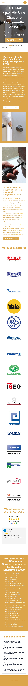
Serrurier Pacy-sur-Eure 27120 (12, 615)
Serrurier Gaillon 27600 (11, 624)
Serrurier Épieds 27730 (10, 596)
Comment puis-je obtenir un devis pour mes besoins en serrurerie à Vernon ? (14, 664)
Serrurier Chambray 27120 (11, 623)
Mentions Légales (14, 680)
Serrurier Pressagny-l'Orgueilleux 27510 (15, 585)
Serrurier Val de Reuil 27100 (12, 581)
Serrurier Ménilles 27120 (11, 611)
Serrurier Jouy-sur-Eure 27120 (12, 594)
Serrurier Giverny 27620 (11, 575)
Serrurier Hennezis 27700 (11, 617)
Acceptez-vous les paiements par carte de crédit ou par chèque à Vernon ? (13, 670)
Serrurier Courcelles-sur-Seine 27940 (14, 626)
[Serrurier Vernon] (3, 2)
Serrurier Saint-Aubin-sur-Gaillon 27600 (15, 621)
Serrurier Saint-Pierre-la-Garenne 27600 (15, 609)
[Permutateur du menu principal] (25, 2)
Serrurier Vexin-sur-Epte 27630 (13, 619)
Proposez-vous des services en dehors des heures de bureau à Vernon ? (13, 658)
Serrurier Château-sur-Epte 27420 (13, 598)
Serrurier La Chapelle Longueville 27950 (15, 602)
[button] (14, 642)
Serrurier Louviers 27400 (11, 579)
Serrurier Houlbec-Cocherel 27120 (13, 607)
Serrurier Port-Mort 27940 (11, 613)
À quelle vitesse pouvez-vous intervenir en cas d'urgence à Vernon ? (12, 647)
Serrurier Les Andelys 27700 (12, 592)
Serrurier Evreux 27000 (11, 577)
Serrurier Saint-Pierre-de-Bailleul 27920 (15, 605)
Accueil (10, 45)
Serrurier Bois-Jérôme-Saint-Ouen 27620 (15, 583)
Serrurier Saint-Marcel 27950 (12, 573)
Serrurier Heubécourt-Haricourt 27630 (14, 600)
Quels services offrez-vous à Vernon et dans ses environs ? (13, 642)
